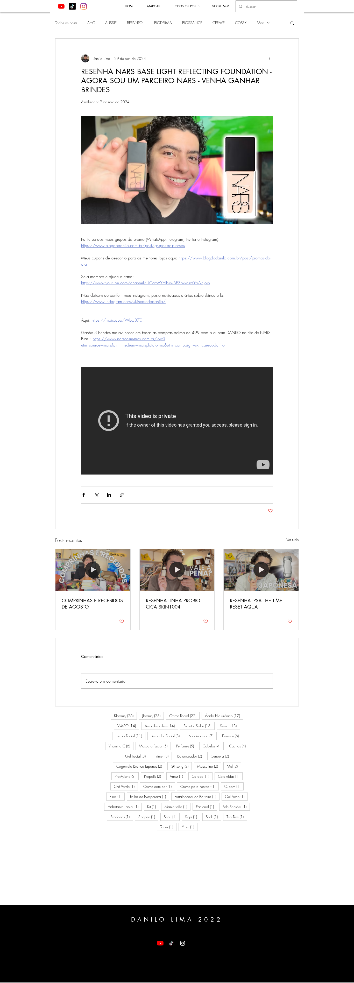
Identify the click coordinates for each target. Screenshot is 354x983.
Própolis (154, 776)
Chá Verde (126, 786)
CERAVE (219, 22)
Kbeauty (125, 715)
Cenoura (221, 756)
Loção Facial (130, 735)
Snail (172, 816)
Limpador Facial (167, 735)
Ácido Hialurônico (224, 715)
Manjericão (177, 806)
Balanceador (191, 756)
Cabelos (213, 745)
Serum (230, 725)
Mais (260, 22)
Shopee (148, 816)
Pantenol (206, 806)
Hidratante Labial (125, 806)
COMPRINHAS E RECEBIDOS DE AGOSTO (92, 603)
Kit (153, 806)
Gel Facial (137, 756)
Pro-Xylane (127, 776)
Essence (232, 735)
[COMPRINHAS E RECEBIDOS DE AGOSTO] (92, 570)
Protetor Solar (199, 725)
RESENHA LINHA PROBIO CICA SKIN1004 (173, 603)
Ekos (117, 796)
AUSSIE (111, 22)
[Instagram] (83, 6)
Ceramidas (230, 776)
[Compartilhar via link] (121, 494)
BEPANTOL (135, 22)
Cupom (234, 786)
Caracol (202, 776)
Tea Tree (236, 816)
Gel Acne (236, 796)
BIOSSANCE (192, 22)
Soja (192, 816)
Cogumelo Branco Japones (140, 766)
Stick (213, 816)
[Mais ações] (270, 58)
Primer (163, 756)
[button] (292, 23)
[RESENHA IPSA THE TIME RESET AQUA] (261, 570)
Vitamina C (121, 745)
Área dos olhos (161, 725)
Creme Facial (184, 715)
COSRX (240, 22)
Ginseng (181, 766)
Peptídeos (121, 816)
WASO (128, 725)
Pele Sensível (236, 806)
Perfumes (186, 745)
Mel (234, 766)
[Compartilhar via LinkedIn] (109, 494)
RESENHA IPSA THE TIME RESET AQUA (256, 603)
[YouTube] (61, 6)
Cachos (239, 745)
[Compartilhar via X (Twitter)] (96, 494)
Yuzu (189, 826)
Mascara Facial (155, 745)
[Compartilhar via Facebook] (83, 494)
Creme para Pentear (199, 786)
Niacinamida (202, 735)
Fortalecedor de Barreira (197, 796)
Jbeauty (153, 715)
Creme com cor (159, 786)
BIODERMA (163, 22)
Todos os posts (66, 22)
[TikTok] (72, 6)
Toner (168, 826)
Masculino (209, 766)
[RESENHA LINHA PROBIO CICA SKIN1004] (177, 570)
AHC (91, 22)
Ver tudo (292, 539)
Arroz (178, 776)
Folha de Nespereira (149, 796)
